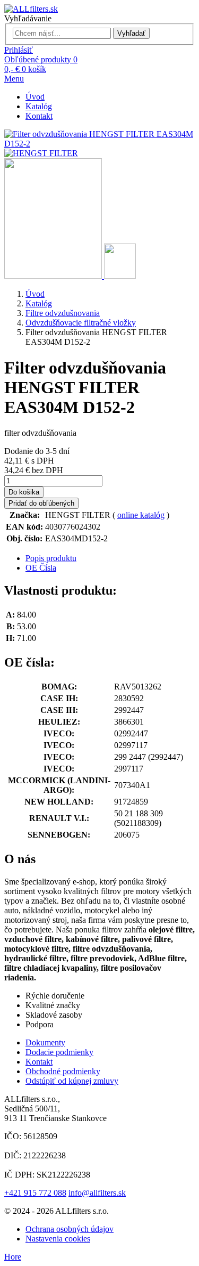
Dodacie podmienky (59, 1052)
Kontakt (39, 115)
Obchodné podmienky (62, 1071)
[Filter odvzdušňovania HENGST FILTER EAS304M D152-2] (54, 275)
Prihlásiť (18, 49)
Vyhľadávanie (27, 18)
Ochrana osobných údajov (69, 1228)
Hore (12, 1256)
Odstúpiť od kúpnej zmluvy (71, 1080)
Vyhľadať (131, 33)
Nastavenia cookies (57, 1238)
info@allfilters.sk (97, 1192)
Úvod (35, 96)
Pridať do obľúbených (41, 503)
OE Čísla (40, 567)
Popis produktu (50, 558)
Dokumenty (45, 1042)
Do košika (23, 492)
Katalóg (38, 106)
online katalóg (141, 515)
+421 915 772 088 (35, 1192)
